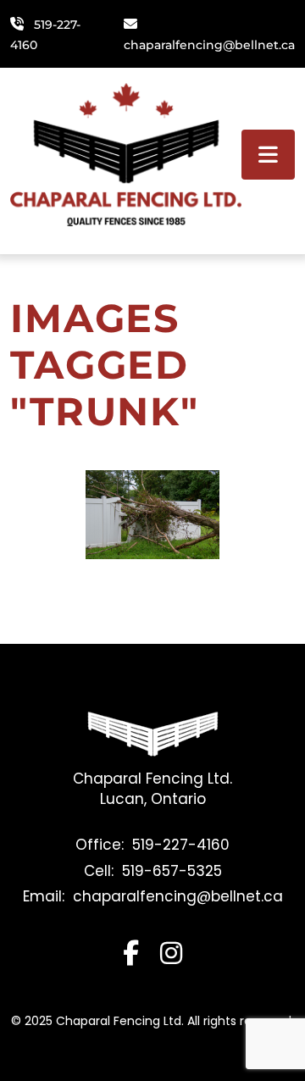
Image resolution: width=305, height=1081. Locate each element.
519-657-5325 (172, 871)
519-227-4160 (181, 844)
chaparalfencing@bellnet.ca (209, 45)
